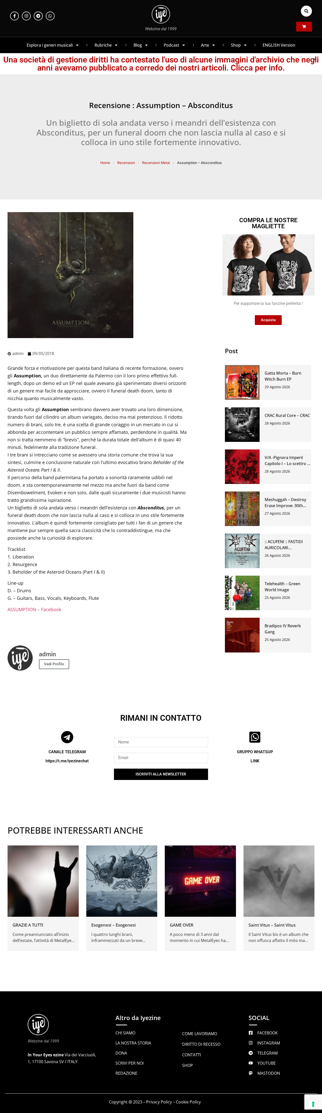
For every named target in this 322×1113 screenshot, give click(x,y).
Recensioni (126, 162)
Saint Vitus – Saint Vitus (272, 925)
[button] (306, 11)
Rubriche (103, 45)
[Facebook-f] (14, 16)
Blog (138, 45)
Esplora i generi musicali (50, 45)
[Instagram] (26, 16)
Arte (205, 45)
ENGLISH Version (279, 45)
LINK (255, 761)
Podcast (171, 45)
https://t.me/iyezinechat (67, 761)
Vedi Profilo (54, 664)
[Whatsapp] (50, 16)
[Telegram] (38, 16)
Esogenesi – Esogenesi (113, 925)
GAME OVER (181, 925)
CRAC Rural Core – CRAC (287, 415)
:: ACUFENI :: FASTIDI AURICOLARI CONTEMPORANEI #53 (286, 547)
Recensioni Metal (156, 162)
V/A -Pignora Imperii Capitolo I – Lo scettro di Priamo (288, 463)
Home (105, 162)
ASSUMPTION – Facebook (34, 609)
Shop (236, 45)
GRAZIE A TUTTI (28, 925)
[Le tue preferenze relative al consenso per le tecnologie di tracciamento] (313, 1104)
